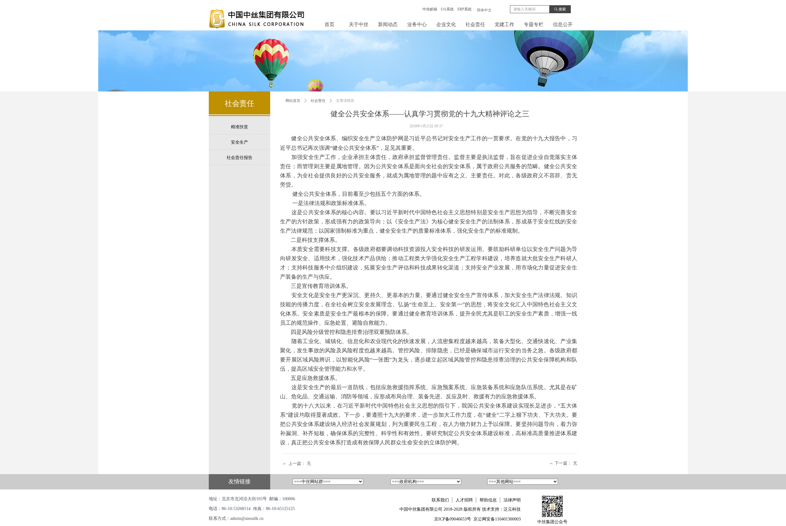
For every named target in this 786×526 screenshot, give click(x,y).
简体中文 (484, 10)
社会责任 (318, 101)
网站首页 (293, 101)
